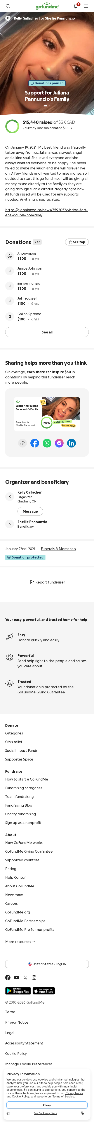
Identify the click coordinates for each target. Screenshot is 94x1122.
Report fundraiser (50, 582)
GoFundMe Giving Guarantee (41, 692)
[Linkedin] (71, 443)
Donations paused (49, 83)
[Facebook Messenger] (59, 443)
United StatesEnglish (49, 964)
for (44, 18)
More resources (18, 942)
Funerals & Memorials (58, 549)
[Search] (7, 6)
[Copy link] (22, 443)
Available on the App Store (44, 990)
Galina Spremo (29, 314)
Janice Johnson (29, 268)
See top (79, 242)
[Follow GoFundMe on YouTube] (16, 977)
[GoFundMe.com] (47, 6)
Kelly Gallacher (29, 492)
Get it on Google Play (18, 990)
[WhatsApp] (47, 443)
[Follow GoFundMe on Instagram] (34, 977)
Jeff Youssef (27, 298)
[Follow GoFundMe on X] (25, 977)
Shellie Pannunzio (32, 522)
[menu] (86, 6)
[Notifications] (75, 6)
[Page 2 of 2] (49, 105)
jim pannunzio (28, 283)
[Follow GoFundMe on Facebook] (7, 977)
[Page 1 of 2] (45, 105)
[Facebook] (34, 443)
